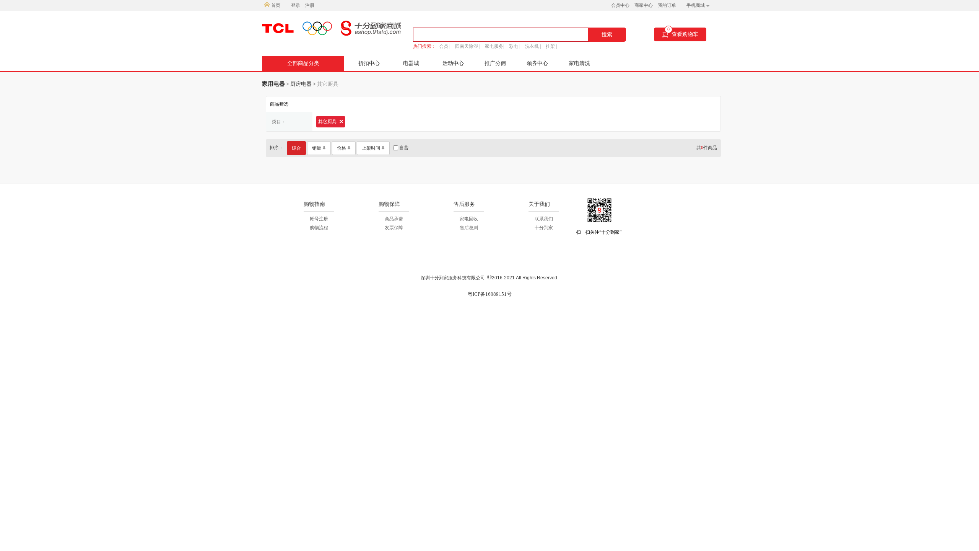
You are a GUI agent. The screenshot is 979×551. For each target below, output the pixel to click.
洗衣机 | (533, 46)
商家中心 (643, 5)
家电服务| (494, 46)
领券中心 (537, 63)
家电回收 (469, 219)
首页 (275, 5)
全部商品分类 (303, 63)
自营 (403, 147)
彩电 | (514, 46)
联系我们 (544, 219)
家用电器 (273, 84)
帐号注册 (319, 219)
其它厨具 (328, 121)
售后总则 (469, 227)
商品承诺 (394, 219)
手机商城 (696, 5)
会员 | (444, 46)
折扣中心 (369, 63)
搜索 (607, 34)
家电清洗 (579, 63)
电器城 (411, 63)
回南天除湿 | (467, 46)
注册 (309, 5)
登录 (295, 5)
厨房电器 (301, 84)
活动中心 (453, 63)
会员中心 (620, 5)
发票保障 (394, 227)
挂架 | (551, 46)
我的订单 (667, 5)
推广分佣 (495, 63)
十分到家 (544, 227)
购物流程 (319, 227)
